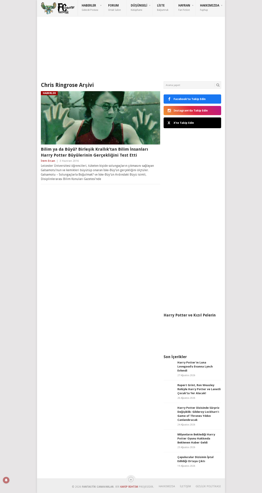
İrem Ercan (48, 161)
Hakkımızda (209, 7)
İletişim (185, 486)
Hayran (184, 7)
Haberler (90, 7)
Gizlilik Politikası (208, 486)
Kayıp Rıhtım (129, 486)
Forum (114, 7)
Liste (162, 7)
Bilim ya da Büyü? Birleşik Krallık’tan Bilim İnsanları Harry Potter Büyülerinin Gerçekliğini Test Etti (94, 152)
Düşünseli (139, 7)
